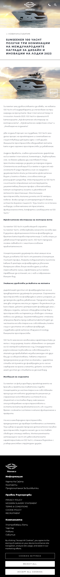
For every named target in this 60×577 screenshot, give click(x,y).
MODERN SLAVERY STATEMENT (21, 503)
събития (10, 535)
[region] (30, 556)
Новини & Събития (19, 34)
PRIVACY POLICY (14, 500)
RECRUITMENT (13, 513)
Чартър (10, 528)
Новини (10, 531)
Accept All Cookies (30, 572)
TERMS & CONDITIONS (17, 506)
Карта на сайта (14, 481)
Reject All (30, 564)
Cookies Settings (30, 556)
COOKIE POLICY (13, 510)
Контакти (11, 485)
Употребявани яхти (17, 525)
